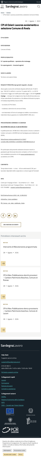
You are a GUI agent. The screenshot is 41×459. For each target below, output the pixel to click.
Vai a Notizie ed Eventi (10, 225)
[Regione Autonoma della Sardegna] (2, 2)
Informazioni (7, 450)
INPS (3, 402)
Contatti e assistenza (8, 389)
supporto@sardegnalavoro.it (10, 362)
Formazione (5, 383)
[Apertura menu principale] (3, 6)
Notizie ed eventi (7, 386)
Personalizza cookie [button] (19, 450)
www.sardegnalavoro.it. (28, 154)
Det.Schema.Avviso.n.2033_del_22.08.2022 (14, 195)
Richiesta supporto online (9, 372)
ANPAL (3, 397)
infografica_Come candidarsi (9, 199)
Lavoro (16, 6)
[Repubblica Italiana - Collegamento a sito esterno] (31, 411)
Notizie (8, 13)
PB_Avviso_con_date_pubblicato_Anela (12, 203)
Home (2, 13)
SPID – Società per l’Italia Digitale (12, 405)
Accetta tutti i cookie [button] (10, 454)
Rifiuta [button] (20, 454)
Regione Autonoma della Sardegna (13, 2)
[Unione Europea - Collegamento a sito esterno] (10, 411)
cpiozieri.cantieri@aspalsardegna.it (21, 187)
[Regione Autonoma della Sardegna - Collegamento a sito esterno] (10, 420)
